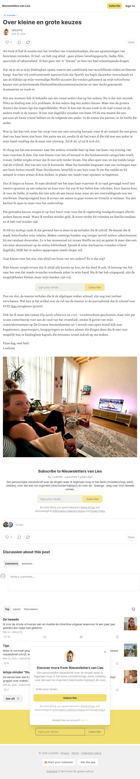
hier (14, 306)
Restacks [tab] (27, 563)
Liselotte (17, 30)
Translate (11, 15)
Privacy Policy (97, 709)
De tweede (11, 619)
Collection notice (91, 753)
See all (10, 698)
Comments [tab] (11, 563)
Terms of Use (88, 706)
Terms (75, 753)
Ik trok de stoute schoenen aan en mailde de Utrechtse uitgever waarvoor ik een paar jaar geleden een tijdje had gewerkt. (59, 626)
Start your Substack (60, 762)
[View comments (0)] (19, 42)
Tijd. (6, 646)
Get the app (88, 762)
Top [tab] (7, 609)
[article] (70, 628)
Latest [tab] (16, 609)
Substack (51, 771)
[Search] (133, 609)
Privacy (65, 753)
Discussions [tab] (31, 609)
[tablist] (18, 563)
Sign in (130, 6)
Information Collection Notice (69, 709)
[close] (105, 652)
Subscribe (114, 5)
